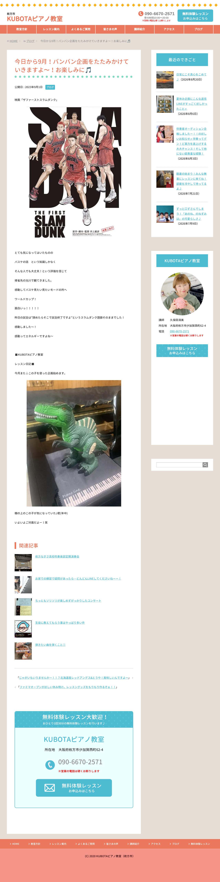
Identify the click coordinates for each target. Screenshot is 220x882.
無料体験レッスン (200, 843)
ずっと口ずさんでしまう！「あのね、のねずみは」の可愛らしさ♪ (191, 214)
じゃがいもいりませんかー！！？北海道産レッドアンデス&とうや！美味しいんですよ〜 (73, 678)
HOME (15, 843)
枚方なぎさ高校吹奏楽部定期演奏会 (57, 556)
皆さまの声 (110, 29)
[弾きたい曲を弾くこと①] (23, 658)
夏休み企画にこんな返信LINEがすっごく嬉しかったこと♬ (191, 104)
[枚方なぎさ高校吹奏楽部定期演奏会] (23, 569)
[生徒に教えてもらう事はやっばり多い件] (23, 636)
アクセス (169, 29)
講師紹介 (139, 29)
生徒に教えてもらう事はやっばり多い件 (60, 623)
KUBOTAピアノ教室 (35, 17)
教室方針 (21, 29)
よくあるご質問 (80, 29)
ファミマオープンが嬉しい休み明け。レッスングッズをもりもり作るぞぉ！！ (68, 687)
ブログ (198, 29)
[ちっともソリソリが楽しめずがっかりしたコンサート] (23, 613)
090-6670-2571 (80, 761)
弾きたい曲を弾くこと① (50, 645)
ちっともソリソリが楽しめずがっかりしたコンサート (68, 601)
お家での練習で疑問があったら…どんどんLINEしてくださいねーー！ (78, 578)
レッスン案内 (51, 29)
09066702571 (160, 13)
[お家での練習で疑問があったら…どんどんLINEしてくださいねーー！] (23, 591)
